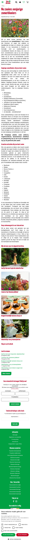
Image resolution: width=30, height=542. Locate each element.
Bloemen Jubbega (15, 471)
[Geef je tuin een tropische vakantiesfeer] (15, 257)
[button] (15, 539)
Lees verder (24, 521)
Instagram (16, 501)
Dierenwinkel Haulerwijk (15, 493)
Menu (2, 2)
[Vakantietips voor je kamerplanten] (15, 328)
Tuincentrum (15, 441)
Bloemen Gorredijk (15, 459)
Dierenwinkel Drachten (15, 487)
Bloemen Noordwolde (15, 477)
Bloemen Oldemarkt (15, 473)
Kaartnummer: (15, 416)
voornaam (8, 391)
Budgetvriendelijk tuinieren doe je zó (11, 316)
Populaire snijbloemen (15, 453)
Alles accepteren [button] (8, 534)
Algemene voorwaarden (15, 437)
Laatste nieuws (5, 351)
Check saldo (15, 424)
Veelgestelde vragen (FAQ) (15, 444)
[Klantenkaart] (20, 2)
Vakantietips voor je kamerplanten (10, 339)
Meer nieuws (6, 373)
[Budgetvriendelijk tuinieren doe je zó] (15, 305)
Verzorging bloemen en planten (15, 455)
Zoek (16, 2)
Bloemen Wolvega (15, 464)
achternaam (22, 391)
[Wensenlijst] (23, 2)
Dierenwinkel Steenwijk (15, 491)
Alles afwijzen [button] (22, 534)
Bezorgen (15, 434)
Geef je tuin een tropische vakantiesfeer (12, 268)
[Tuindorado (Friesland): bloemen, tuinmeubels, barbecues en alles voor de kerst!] (8, 2)
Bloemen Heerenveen (15, 462)
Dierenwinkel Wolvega (15, 489)
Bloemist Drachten (15, 457)
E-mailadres (15, 396)
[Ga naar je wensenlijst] (23, 2)
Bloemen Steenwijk (15, 469)
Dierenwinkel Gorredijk (15, 485)
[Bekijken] (27, 2)
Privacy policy (15, 439)
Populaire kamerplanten (15, 450)
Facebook (13, 501)
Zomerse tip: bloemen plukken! (9, 292)
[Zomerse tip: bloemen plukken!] (15, 281)
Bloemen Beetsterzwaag (15, 466)
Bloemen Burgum (15, 475)
